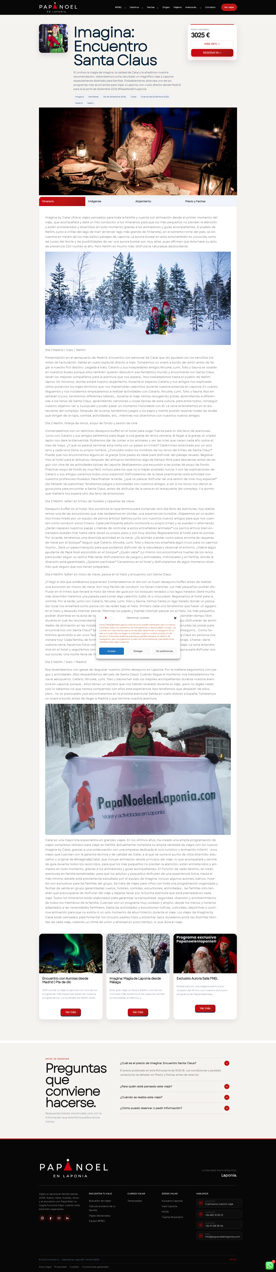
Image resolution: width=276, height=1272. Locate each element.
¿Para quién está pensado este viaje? (146, 1086)
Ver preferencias (164, 651)
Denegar (138, 651)
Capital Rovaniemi (172, 1217)
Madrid (79, 103)
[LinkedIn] (67, 1218)
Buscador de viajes (100, 1200)
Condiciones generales (95, 1266)
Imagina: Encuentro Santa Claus (115, 46)
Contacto (210, 7)
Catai (133, 96)
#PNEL (118, 7)
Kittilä (165, 1211)
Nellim (90, 103)
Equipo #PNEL (97, 1221)
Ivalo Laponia (169, 1206)
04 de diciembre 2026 (114, 96)
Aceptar (111, 651)
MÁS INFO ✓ (212, 44)
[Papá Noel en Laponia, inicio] (58, 7)
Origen (166, 7)
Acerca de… (191, 7)
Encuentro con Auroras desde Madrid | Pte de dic (65, 980)
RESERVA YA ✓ (212, 53)
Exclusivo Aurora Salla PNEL (197, 978)
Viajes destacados (99, 1215)
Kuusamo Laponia (172, 1200)
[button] (175, 618)
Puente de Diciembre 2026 (155, 96)
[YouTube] (59, 1218)
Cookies (74, 1266)
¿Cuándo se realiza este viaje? (141, 1097)
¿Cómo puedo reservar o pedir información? (151, 1108)
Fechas (150, 7)
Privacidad (60, 1266)
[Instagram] (42, 1218)
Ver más (70, 1012)
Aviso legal (45, 1266)
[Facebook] (50, 1218)
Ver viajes (229, 7)
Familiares (93, 96)
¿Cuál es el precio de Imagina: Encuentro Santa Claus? (158, 1063)
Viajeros (177, 7)
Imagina (79, 96)
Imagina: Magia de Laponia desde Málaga (135, 980)
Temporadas (134, 1200)
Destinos (134, 7)
